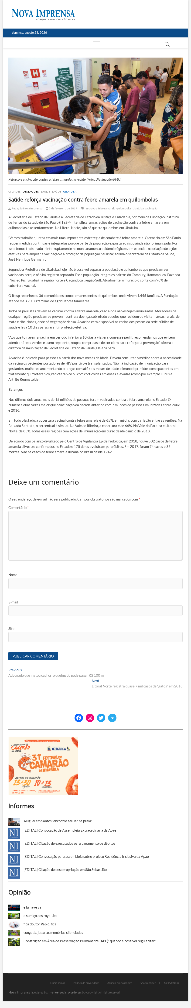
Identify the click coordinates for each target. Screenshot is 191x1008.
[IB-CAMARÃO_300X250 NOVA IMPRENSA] (43, 739)
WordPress (75, 992)
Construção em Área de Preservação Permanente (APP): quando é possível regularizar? (90, 941)
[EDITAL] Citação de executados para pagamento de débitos (69, 843)
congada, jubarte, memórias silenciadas (53, 932)
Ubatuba (69, 191)
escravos (91, 208)
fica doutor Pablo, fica (40, 924)
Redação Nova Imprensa (26, 208)
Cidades (14, 191)
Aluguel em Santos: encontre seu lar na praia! (58, 821)
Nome (12, 575)
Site (11, 628)
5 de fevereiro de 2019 (62, 208)
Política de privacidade (86, 982)
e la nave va (32, 907)
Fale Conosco (171, 982)
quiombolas (123, 208)
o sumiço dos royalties (40, 915)
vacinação (151, 208)
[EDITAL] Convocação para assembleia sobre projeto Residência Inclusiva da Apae (86, 856)
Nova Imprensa (19, 992)
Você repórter (148, 982)
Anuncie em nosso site (119, 982)
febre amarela (107, 208)
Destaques (31, 191)
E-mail (13, 602)
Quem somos (57, 982)
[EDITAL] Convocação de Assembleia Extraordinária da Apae (70, 830)
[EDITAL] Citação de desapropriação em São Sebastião (65, 869)
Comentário (18, 507)
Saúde (45, 191)
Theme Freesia (57, 992)
